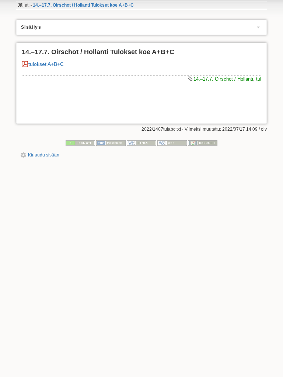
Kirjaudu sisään (43, 155)
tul (258, 79)
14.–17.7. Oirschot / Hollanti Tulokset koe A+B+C (83, 5)
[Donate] (80, 142)
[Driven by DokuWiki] (202, 142)
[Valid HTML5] (141, 142)
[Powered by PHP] (111, 142)
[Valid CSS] (172, 142)
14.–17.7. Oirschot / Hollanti (223, 79)
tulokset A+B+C (46, 64)
